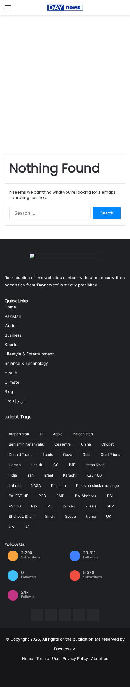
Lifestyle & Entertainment (29, 354)
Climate (12, 382)
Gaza (67, 454)
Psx (34, 506)
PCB (42, 495)
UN (11, 526)
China (86, 444)
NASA (36, 485)
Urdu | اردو (15, 401)
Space (70, 516)
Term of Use (48, 658)
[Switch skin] (122, 10)
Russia (90, 506)
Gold (86, 454)
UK (108, 516)
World (10, 325)
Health (11, 372)
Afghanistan (19, 434)
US (27, 526)
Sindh (50, 516)
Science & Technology (26, 363)
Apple (58, 434)
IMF (72, 465)
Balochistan (83, 434)
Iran (30, 475)
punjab (69, 506)
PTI (50, 506)
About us (99, 658)
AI (41, 434)
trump (91, 516)
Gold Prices (110, 454)
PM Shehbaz (86, 495)
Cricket (107, 444)
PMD (60, 495)
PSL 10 (15, 506)
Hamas (15, 465)
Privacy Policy (75, 658)
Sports (11, 344)
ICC (55, 465)
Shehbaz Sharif (22, 516)
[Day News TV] (65, 7)
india (13, 475)
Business (13, 335)
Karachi (69, 475)
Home (10, 307)
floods (48, 454)
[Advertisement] (65, 83)
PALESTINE (18, 495)
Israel (48, 475)
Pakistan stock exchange (97, 485)
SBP (110, 506)
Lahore (15, 485)
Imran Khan (95, 465)
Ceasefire (62, 444)
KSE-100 (94, 475)
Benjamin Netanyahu (26, 444)
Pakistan (13, 316)
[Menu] (8, 10)
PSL (110, 495)
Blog (9, 391)
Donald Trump (20, 454)
